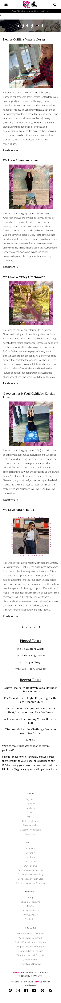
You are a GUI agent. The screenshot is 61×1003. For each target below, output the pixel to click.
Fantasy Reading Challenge (30, 933)
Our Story (30, 852)
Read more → (10, 150)
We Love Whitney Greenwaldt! (24, 277)
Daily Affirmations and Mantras (30, 942)
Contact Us (30, 919)
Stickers (31, 808)
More (29, 739)
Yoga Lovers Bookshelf (30, 937)
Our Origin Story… (30, 662)
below (34, 756)
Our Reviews (30, 865)
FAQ (30, 897)
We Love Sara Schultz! (18, 509)
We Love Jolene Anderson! (21, 160)
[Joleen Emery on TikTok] (10, 991)
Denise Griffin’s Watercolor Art (24, 39)
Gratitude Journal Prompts (30, 955)
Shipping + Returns (30, 901)
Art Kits (30, 816)
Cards (31, 812)
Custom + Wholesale (30, 829)
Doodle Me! (30, 834)
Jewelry (31, 803)
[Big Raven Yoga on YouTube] (34, 991)
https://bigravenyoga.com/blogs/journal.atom (32, 769)
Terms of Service (30, 910)
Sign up (38, 981)
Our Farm (31, 857)
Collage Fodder (30, 959)
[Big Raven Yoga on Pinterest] (42, 991)
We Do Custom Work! (30, 648)
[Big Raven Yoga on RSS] (51, 991)
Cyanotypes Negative (30, 963)
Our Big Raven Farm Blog (31, 878)
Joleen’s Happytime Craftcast (30, 883)
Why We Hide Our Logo (30, 668)
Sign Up (18, 972)
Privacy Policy (30, 914)
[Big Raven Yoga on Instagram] (18, 991)
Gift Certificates (30, 821)
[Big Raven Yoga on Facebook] (26, 991)
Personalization (30, 825)
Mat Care (30, 906)
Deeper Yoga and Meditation (30, 946)
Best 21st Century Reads (30, 950)
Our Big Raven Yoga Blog (30, 874)
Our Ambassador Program (30, 870)
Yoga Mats (30, 799)
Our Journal (30, 861)
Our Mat (30, 848)
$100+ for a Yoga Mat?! (30, 655)
